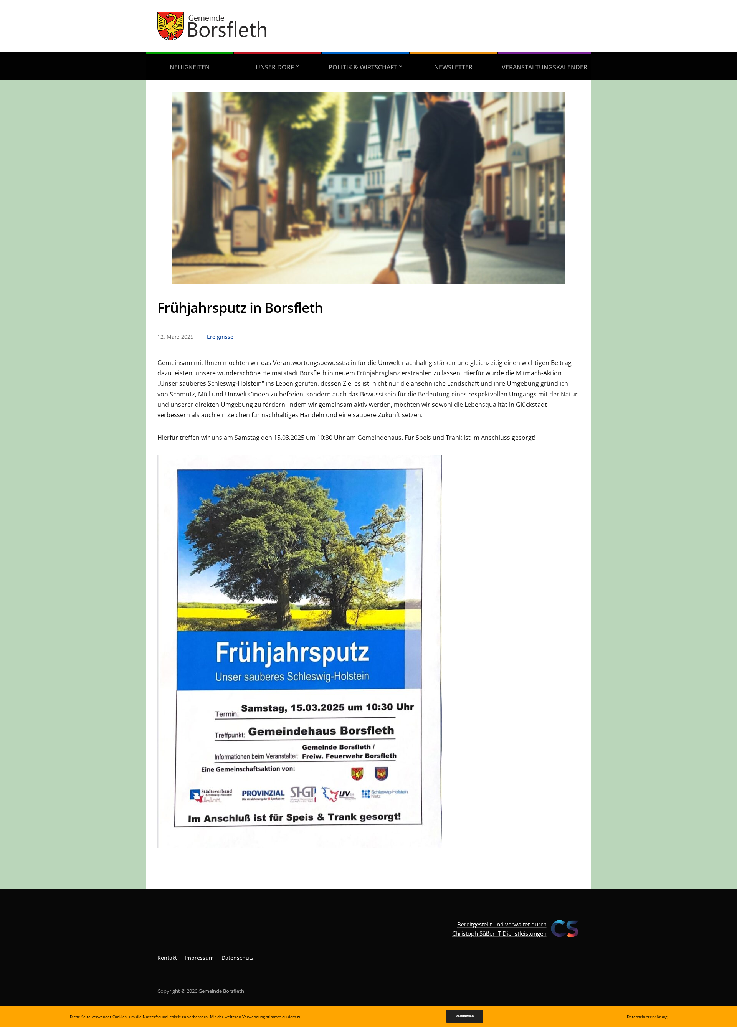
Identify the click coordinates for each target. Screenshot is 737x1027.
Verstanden (465, 1016)
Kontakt (167, 957)
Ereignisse (220, 336)
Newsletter (453, 67)
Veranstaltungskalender (544, 67)
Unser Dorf (275, 67)
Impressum (199, 957)
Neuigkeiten (190, 67)
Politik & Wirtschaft (363, 67)
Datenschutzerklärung (647, 1016)
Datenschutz (237, 957)
